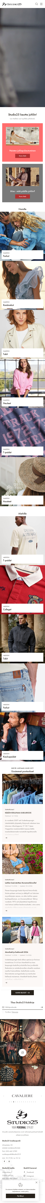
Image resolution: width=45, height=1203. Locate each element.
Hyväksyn (20, 1196)
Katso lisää (22, 156)
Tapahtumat (9, 809)
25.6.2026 (26, 886)
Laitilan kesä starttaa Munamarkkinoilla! (21, 883)
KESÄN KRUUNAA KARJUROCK (18, 813)
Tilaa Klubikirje (41, 1007)
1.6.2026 (11, 955)
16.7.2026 (11, 816)
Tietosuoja (15, 1012)
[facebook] (4, 1161)
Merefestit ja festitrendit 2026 (16, 952)
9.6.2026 (11, 886)
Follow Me (22, 1052)
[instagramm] (9, 1161)
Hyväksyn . (11, 1012)
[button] (41, 4)
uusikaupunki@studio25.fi (11, 1154)
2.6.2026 (25, 955)
